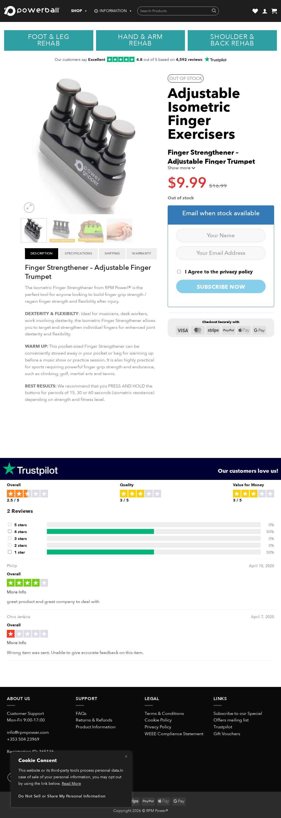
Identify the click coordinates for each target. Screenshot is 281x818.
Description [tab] (41, 253)
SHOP (76, 10)
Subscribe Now (221, 287)
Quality (127, 485)
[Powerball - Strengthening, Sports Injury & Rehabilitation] (32, 11)
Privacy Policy (158, 727)
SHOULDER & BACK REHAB (232, 40)
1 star (19, 552)
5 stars (20, 525)
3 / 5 (124, 500)
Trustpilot (222, 727)
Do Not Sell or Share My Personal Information (61, 796)
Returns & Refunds (94, 720)
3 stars (20, 538)
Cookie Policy (158, 720)
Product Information (96, 727)
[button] (265, 11)
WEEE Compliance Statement (174, 734)
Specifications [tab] (78, 253)
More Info (16, 592)
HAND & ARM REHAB (140, 40)
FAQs (81, 714)
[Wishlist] (255, 11)
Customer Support (25, 714)
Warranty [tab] (141, 253)
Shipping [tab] (112, 253)
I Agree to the (218, 271)
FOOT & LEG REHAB (48, 40)
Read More (71, 783)
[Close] (126, 756)
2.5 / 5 (13, 500)
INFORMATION (113, 10)
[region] (71, 779)
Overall (14, 485)
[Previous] (32, 145)
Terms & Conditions (164, 714)
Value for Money (248, 485)
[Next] (149, 145)
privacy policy (236, 271)
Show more (180, 168)
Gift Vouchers (226, 734)
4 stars (20, 531)
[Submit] (213, 11)
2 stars (20, 545)
